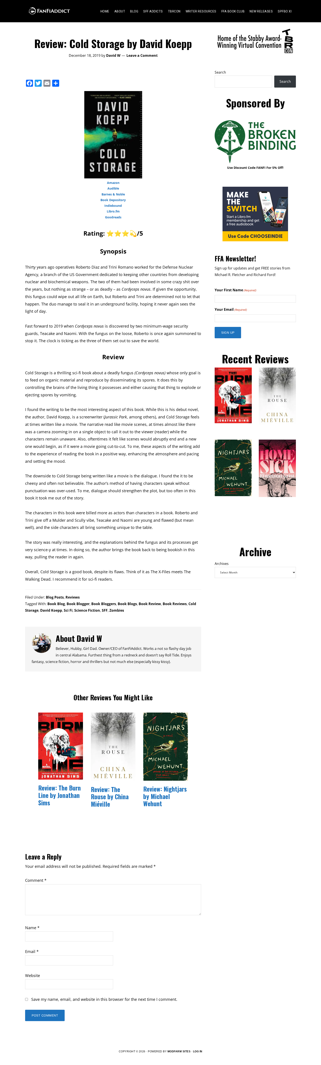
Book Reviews (175, 603)
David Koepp (51, 610)
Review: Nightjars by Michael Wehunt (165, 796)
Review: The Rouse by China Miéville (110, 796)
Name (32, 927)
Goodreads (113, 217)
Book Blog (56, 603)
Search (220, 72)
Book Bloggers (103, 603)
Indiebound (113, 206)
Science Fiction (87, 610)
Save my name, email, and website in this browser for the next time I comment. (104, 999)
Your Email (231, 309)
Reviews (73, 597)
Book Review (150, 603)
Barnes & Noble (113, 194)
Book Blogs (127, 603)
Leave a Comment (142, 55)
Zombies (116, 610)
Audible (113, 188)
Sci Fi (68, 610)
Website (32, 975)
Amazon (113, 183)
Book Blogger (78, 603)
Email (32, 951)
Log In (197, 1051)
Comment (36, 880)
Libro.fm (113, 211)
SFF (105, 610)
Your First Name (235, 290)
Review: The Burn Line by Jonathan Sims (59, 795)
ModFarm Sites (179, 1051)
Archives (222, 563)
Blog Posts (55, 597)
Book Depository (113, 200)
